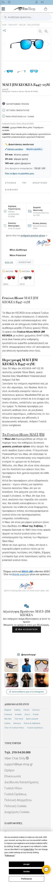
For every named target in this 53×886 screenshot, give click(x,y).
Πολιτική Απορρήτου (18, 800)
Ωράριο (9, 770)
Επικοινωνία (12, 776)
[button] (48, 44)
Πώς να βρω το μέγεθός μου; (19, 173)
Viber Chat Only (15, 758)
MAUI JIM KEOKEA (34, 25)
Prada (35, 714)
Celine (7, 723)
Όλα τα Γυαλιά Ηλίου (14, 727)
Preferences (26, 879)
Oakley (17, 710)
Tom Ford (18, 719)
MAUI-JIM (27, 571)
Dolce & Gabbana (32, 723)
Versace (17, 723)
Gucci (27, 714)
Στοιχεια (10, 183)
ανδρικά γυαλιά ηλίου (32, 235)
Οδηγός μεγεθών (15, 149)
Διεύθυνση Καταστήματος (21, 782)
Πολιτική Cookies (15, 806)
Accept (26, 864)
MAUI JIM (22, 25)
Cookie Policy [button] (28, 849)
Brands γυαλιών (20, 574)
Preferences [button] (9, 856)
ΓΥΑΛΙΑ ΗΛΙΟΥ (12, 25)
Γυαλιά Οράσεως (35, 727)
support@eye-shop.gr (18, 764)
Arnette (18, 714)
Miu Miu (7, 719)
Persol (26, 710)
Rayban (7, 710)
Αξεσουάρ (25, 262)
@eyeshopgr (28, 654)
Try (24, 183)
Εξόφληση (11, 190)
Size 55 (9, 262)
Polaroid (8, 714)
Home (4, 25)
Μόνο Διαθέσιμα (18, 250)
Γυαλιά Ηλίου (13, 788)
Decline (26, 872)
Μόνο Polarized (18, 255)
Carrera (35, 710)
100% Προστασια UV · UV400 (19, 116)
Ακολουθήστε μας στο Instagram (28, 691)
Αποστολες (40, 183)
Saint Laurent (32, 719)
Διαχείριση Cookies (16, 812)
